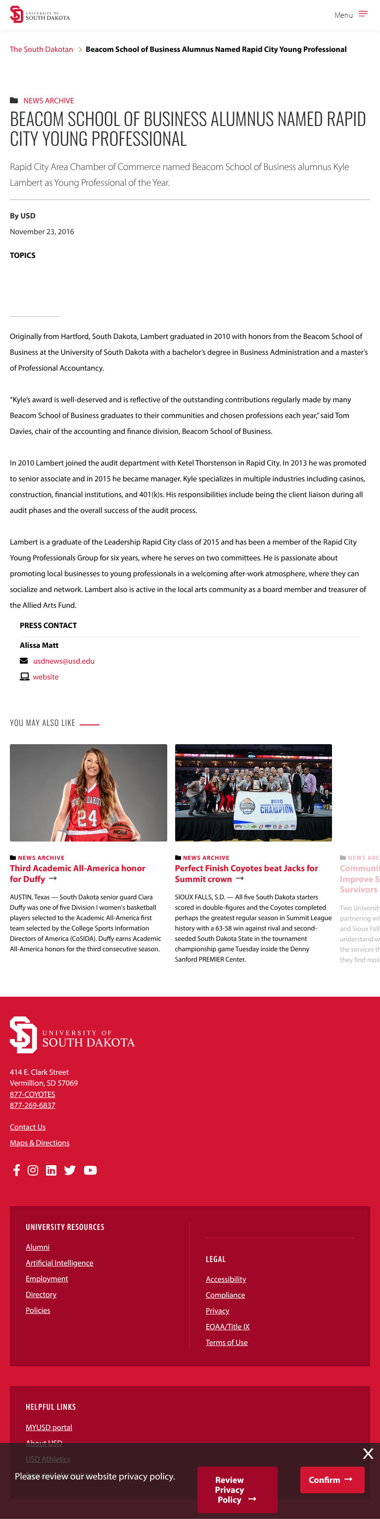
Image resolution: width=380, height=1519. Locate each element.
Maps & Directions (39, 1143)
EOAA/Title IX (228, 1327)
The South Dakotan (41, 49)
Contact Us (28, 1127)
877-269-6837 (32, 1105)
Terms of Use (227, 1343)
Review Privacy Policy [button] (229, 1489)
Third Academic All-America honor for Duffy (77, 873)
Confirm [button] (324, 1479)
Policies (38, 1310)
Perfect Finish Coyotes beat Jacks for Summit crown (246, 873)
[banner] (88, 849)
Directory (41, 1295)
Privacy (218, 1311)
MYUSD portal (49, 1428)
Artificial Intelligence (60, 1263)
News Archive (48, 101)
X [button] (368, 1453)
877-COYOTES (32, 1094)
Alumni (37, 1247)
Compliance (225, 1295)
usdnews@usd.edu (64, 661)
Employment (47, 1279)
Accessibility (226, 1279)
